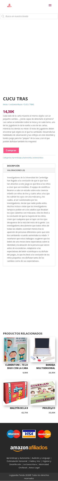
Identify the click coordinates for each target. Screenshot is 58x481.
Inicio (5, 104)
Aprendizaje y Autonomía (22, 158)
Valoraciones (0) (16, 170)
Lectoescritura (15, 104)
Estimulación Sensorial (17, 461)
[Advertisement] (29, 60)
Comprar (11, 150)
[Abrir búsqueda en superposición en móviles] (29, 16)
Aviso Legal (34, 467)
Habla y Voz (34, 461)
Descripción (13, 165)
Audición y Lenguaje (41, 458)
